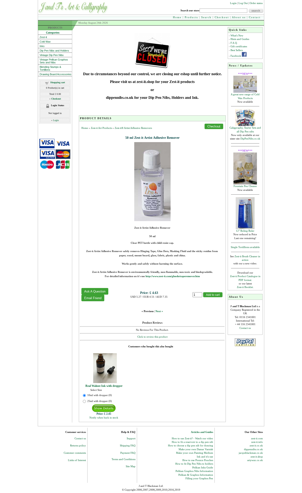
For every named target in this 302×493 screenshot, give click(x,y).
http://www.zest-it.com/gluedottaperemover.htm (173, 276)
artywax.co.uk (255, 460)
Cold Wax (45, 41)
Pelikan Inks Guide (202, 467)
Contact (254, 17)
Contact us (245, 328)
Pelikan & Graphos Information (195, 474)
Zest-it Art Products (101, 128)
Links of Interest (77, 460)
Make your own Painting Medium (194, 452)
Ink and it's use (205, 456)
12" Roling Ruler (245, 230)
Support (131, 438)
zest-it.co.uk (256, 445)
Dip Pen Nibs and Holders (54, 50)
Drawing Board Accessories (55, 74)
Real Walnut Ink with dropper (103, 386)
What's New (237, 35)
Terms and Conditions (123, 459)
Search (206, 17)
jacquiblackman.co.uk (251, 452)
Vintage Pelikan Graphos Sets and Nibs (54, 61)
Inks (42, 46)
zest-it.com (257, 438)
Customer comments (75, 452)
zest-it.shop (257, 456)
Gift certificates (239, 46)
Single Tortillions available (245, 247)
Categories (49, 32)
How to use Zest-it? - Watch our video (192, 438)
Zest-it (43, 37)
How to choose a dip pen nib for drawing (190, 445)
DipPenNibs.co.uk (250, 138)
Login (233, 3)
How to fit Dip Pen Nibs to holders (194, 463)
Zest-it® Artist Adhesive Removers (133, 128)
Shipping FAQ (127, 445)
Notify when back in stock (103, 417)
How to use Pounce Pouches (197, 460)
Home (177, 17)
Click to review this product (152, 336)
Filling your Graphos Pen (199, 478)
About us (239, 17)
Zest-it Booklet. (245, 287)
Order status (256, 3)
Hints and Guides (240, 39)
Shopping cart (57, 82)
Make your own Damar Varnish (196, 449)
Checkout (222, 17)
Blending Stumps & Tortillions (50, 68)
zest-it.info (257, 442)
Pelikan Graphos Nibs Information (194, 471)
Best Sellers (237, 50)
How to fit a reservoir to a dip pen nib (192, 442)
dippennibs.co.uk (253, 449)
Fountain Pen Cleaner (245, 186)
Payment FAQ (127, 452)
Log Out (243, 3)
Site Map (130, 466)
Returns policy (78, 445)
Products (191, 17)
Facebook (236, 55)
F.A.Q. (234, 42)
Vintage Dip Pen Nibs (52, 55)
